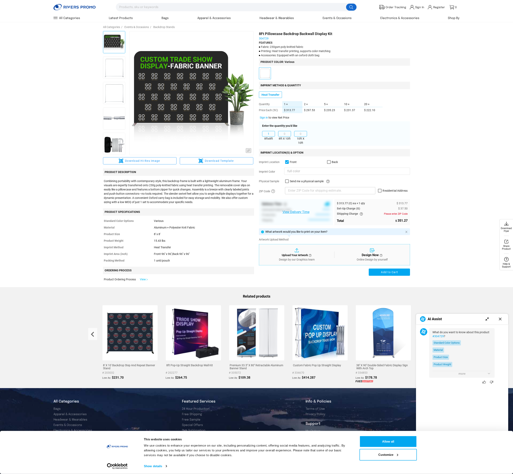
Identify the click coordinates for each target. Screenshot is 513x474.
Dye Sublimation (193, 430)
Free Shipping (192, 414)
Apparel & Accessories (70, 414)
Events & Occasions (68, 425)
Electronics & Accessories (73, 430)
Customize (385, 454)
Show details (153, 466)
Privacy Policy (315, 414)
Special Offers (192, 425)
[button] (248, 150)
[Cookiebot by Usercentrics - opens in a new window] (117, 466)
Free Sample (191, 419)
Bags (57, 409)
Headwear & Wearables (70, 419)
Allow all (388, 441)
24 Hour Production (196, 409)
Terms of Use (315, 409)
